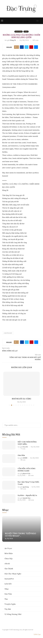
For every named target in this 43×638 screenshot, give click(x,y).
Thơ (6, 599)
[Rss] (34, 21)
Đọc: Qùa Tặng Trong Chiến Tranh (28, 483)
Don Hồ (25, 447)
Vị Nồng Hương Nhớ (13, 614)
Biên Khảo (9, 553)
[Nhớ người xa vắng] (21, 384)
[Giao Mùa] (8, 458)
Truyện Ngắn (10, 604)
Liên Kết (8, 584)
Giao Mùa (21, 455)
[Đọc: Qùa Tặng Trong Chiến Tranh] (8, 485)
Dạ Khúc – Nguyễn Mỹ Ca (27, 495)
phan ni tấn (27, 473)
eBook (7, 563)
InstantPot (9, 579)
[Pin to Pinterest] (31, 47)
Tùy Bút (8, 609)
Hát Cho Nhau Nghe (13, 574)
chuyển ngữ (8, 333)
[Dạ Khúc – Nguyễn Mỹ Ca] (8, 498)
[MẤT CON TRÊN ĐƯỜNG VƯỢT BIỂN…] (8, 445)
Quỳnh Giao (27, 498)
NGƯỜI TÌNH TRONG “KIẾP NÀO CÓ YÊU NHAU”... (20, 534)
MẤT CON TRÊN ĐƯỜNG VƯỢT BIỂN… (27, 443)
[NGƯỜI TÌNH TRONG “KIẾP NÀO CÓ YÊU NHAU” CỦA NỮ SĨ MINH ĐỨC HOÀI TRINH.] (21, 529)
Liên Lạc (37, 634)
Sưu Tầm (8, 594)
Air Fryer (8, 548)
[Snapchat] (32, 21)
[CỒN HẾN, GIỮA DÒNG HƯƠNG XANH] (8, 471)
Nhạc (7, 589)
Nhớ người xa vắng (21, 399)
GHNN (25, 458)
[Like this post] (17, 47)
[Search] (41, 21)
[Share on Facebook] (22, 47)
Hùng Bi (13, 40)
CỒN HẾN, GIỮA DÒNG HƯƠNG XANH (26, 470)
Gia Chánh (9, 568)
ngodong (26, 487)
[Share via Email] (36, 47)
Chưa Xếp (8, 558)
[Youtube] (30, 21)
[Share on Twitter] (26, 47)
